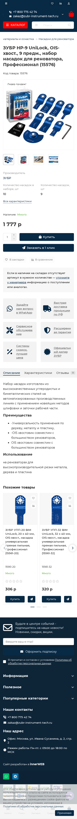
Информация (15, 676)
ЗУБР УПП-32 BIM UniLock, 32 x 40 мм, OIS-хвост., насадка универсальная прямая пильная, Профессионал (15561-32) (56, 541)
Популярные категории (25, 698)
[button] (4, 548)
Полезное (12, 687)
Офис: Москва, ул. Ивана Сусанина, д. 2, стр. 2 (40, 740)
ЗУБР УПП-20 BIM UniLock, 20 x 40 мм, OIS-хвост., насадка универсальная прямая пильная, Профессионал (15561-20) (19, 541)
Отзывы (65, 373)
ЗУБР (7, 178)
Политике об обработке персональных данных (33, 806)
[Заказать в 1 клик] (31, 599)
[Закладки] (52, 3)
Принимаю (64, 812)
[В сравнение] (33, 506)
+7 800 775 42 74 (25, 12)
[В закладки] (33, 498)
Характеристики (38, 373)
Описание (11, 373)
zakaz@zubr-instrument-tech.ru (30, 722)
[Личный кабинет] (69, 3)
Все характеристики (17, 201)
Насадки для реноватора (56, 39)
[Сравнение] (60, 3)
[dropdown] (6, 3)
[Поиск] (69, 25)
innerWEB (37, 764)
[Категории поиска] (36, 25)
